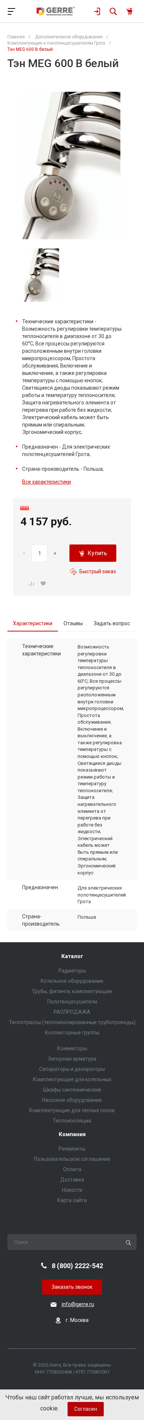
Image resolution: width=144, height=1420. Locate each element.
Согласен (85, 1409)
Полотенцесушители (72, 1002)
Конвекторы (72, 1048)
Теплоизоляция (72, 1121)
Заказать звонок (72, 1287)
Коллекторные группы (72, 1033)
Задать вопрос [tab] (112, 623)
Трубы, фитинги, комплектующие (72, 991)
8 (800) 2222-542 (77, 1266)
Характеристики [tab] (32, 623)
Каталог (72, 956)
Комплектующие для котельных (72, 1079)
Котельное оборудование (72, 981)
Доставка (72, 1180)
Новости (72, 1190)
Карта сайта (72, 1200)
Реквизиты (72, 1149)
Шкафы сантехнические (72, 1090)
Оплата (72, 1169)
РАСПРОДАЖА (72, 1012)
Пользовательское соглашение (72, 1159)
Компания (72, 1134)
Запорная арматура (72, 1059)
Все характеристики (46, 482)
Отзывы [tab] (73, 623)
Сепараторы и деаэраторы (72, 1069)
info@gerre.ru (78, 1304)
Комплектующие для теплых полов (72, 1110)
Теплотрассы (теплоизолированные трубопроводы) (72, 1022)
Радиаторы (72, 971)
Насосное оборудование (72, 1100)
